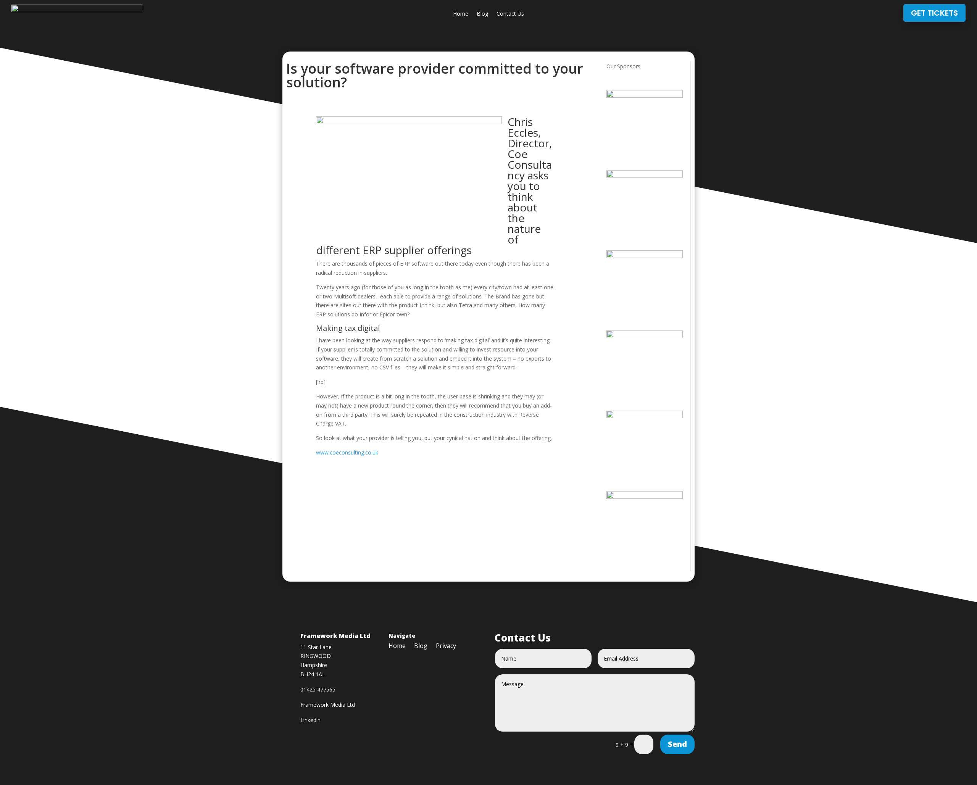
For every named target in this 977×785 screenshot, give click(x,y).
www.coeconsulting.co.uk (348, 452)
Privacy (446, 646)
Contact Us (510, 14)
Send (677, 744)
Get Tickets (934, 13)
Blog (482, 14)
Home (460, 14)
